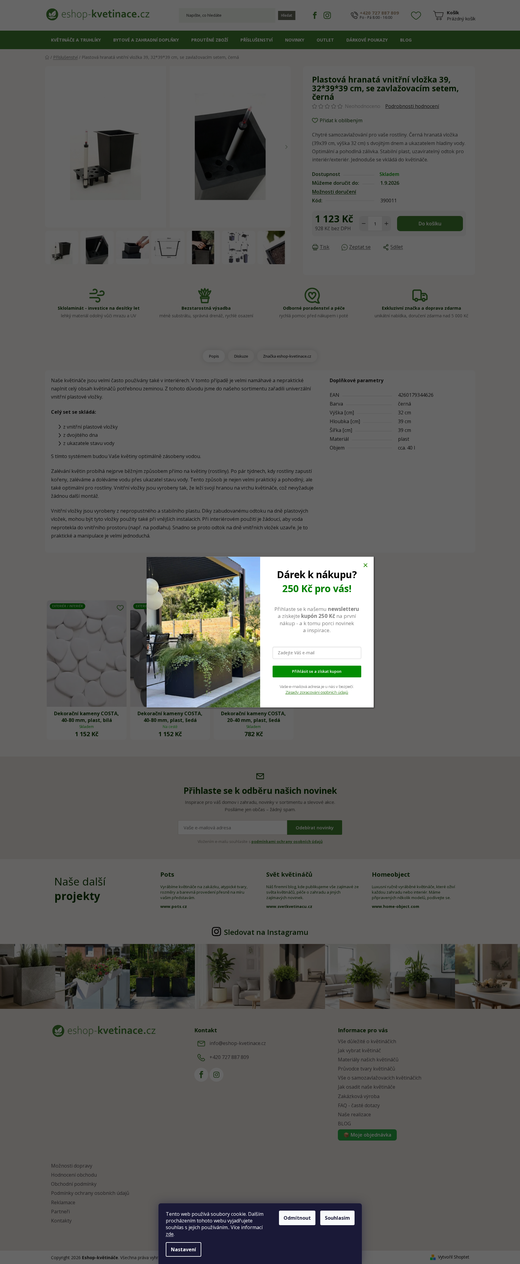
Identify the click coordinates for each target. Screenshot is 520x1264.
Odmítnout (297, 1218)
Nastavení (183, 1249)
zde (170, 1234)
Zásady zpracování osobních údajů (316, 692)
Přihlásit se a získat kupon (317, 671)
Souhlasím (337, 1218)
